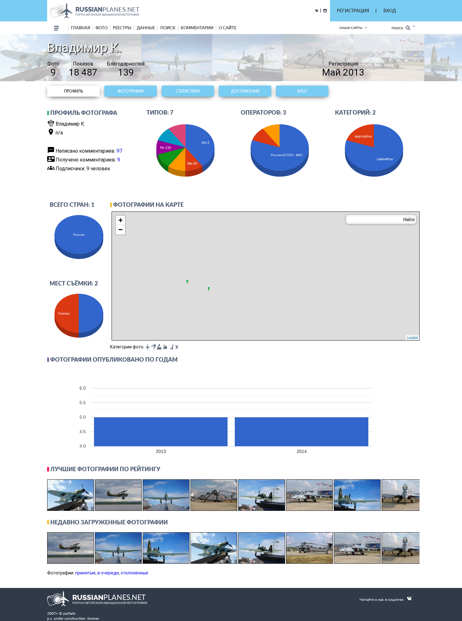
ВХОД (389, 10)
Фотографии (131, 91)
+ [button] (120, 220)
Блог (302, 91)
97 (119, 151)
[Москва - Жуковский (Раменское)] (187, 282)
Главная (80, 27)
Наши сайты (350, 28)
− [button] (120, 230)
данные (146, 27)
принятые (85, 572)
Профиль (73, 91)
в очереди (108, 572)
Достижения (245, 91)
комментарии (197, 27)
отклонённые (134, 572)
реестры (122, 27)
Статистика (188, 91)
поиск (167, 27)
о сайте (227, 27)
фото (101, 27)
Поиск (399, 28)
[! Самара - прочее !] (208, 289)
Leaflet (412, 337)
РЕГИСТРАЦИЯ (353, 10)
